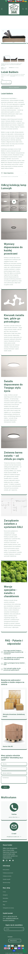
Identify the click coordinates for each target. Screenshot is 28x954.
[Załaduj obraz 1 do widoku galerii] (7, 59)
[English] (11, 1)
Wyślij (5, 787)
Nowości (5, 901)
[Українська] (25, 1)
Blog (4, 904)
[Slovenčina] (21, 1)
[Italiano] (16, 1)
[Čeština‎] (8, 1)
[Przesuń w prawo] (26, 59)
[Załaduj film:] (14, 201)
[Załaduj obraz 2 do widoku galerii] (14, 59)
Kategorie (5, 895)
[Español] (23, 1)
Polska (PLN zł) (13, 940)
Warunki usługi (6, 882)
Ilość (2, 79)
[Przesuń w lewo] (1, 59)
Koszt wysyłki (12, 75)
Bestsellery (5, 898)
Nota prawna (6, 869)
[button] (1, 9)
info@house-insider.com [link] (13, 836)
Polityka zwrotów (7, 876)
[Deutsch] (13, 1)
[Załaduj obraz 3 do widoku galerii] (21, 59)
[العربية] (6, 1)
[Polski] (18, 1)
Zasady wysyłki (6, 879)
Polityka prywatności (8, 872)
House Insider (11, 953)
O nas (4, 891)
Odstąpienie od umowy (8, 907)
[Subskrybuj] (22, 929)
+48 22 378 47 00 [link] (13, 817)
